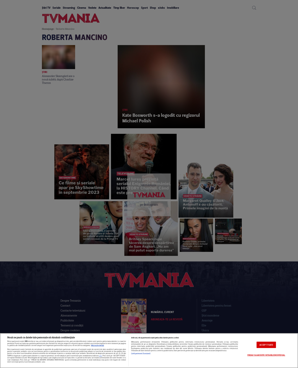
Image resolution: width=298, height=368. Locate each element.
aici (100, 356)
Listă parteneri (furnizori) (141, 353)
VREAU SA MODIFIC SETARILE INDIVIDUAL (266, 355)
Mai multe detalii (97, 345)
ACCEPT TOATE (266, 345)
